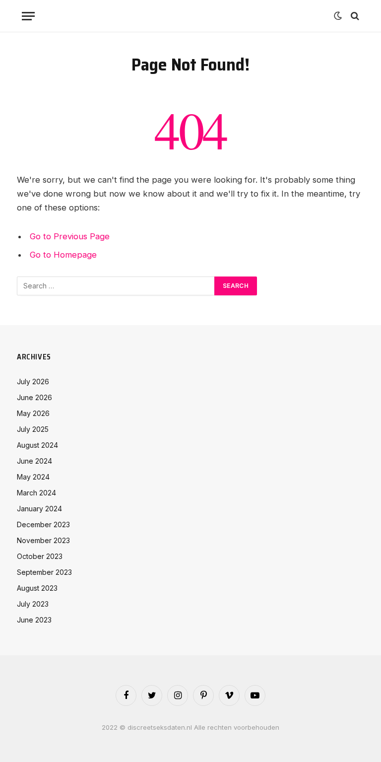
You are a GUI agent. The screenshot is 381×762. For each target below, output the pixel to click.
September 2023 (44, 572)
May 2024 (33, 477)
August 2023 (37, 588)
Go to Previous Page (70, 236)
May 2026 (33, 413)
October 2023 (40, 556)
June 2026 (34, 397)
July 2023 (33, 604)
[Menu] (28, 16)
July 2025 (33, 429)
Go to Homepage (63, 255)
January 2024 (39, 508)
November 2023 (43, 540)
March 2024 (36, 492)
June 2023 (34, 620)
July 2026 (33, 381)
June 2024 (34, 461)
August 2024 (37, 445)
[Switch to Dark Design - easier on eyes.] (337, 15)
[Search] (354, 16)
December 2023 (43, 524)
